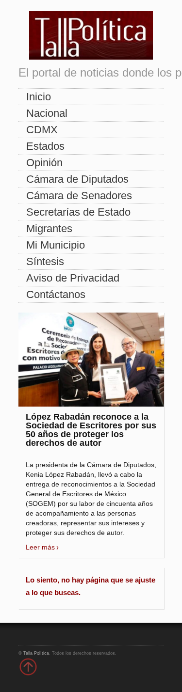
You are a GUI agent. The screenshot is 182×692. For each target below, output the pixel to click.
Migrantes (49, 228)
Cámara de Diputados (77, 179)
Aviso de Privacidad (72, 278)
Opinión (44, 163)
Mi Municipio (55, 245)
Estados (45, 146)
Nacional (46, 113)
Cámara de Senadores (79, 195)
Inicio (38, 97)
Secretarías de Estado (78, 212)
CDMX (42, 130)
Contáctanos (55, 294)
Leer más (40, 547)
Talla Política (36, 653)
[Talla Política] (91, 33)
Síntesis (45, 261)
